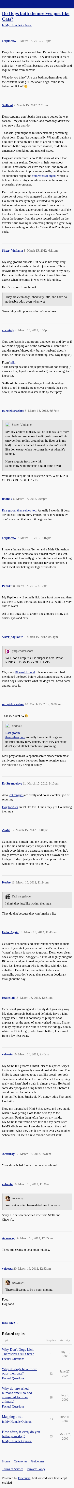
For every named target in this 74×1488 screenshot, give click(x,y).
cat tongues (16, 795)
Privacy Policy (36, 1469)
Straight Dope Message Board (20, 4)
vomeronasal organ (44, 175)
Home (6, 1461)
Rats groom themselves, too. (19, 510)
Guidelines (37, 1461)
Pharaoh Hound (25, 672)
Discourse (24, 1478)
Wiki (12, 362)
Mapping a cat (12, 1417)
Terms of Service (12, 1469)
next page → (10, 1322)
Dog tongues (10, 807)
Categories (20, 1461)
